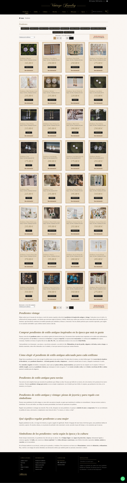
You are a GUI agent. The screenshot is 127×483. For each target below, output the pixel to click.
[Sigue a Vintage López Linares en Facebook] (20, 475)
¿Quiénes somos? (24, 460)
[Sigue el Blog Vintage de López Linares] (26, 475)
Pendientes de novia (34, 28)
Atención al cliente (61, 464)
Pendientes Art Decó (32, 60)
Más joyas (73, 11)
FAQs (22, 469)
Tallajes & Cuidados (25, 467)
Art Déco (25, 60)
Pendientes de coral (25, 28)
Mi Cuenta (92, 1)
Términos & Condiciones (40, 460)
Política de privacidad (39, 465)
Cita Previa (23, 462)
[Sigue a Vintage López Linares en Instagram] (22, 475)
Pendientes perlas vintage (58, 32)
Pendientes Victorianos (74, 28)
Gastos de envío (38, 469)
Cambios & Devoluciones (40, 462)
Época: (22, 60)
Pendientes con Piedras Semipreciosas (98, 28)
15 (67, 38)
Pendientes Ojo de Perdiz (54, 28)
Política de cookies (39, 467)
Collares (45, 11)
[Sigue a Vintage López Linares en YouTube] (24, 475)
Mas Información (29, 70)
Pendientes (26, 11)
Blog (21, 465)
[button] (123, 479)
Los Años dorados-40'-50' (98, 92)
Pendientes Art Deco (65, 28)
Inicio (22, 18)
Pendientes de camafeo (85, 28)
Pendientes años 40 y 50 (69, 32)
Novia (64, 11)
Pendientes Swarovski (44, 28)
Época (83, 11)
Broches (55, 11)
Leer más (75, 99)
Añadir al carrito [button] (29, 67)
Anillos (36, 11)
